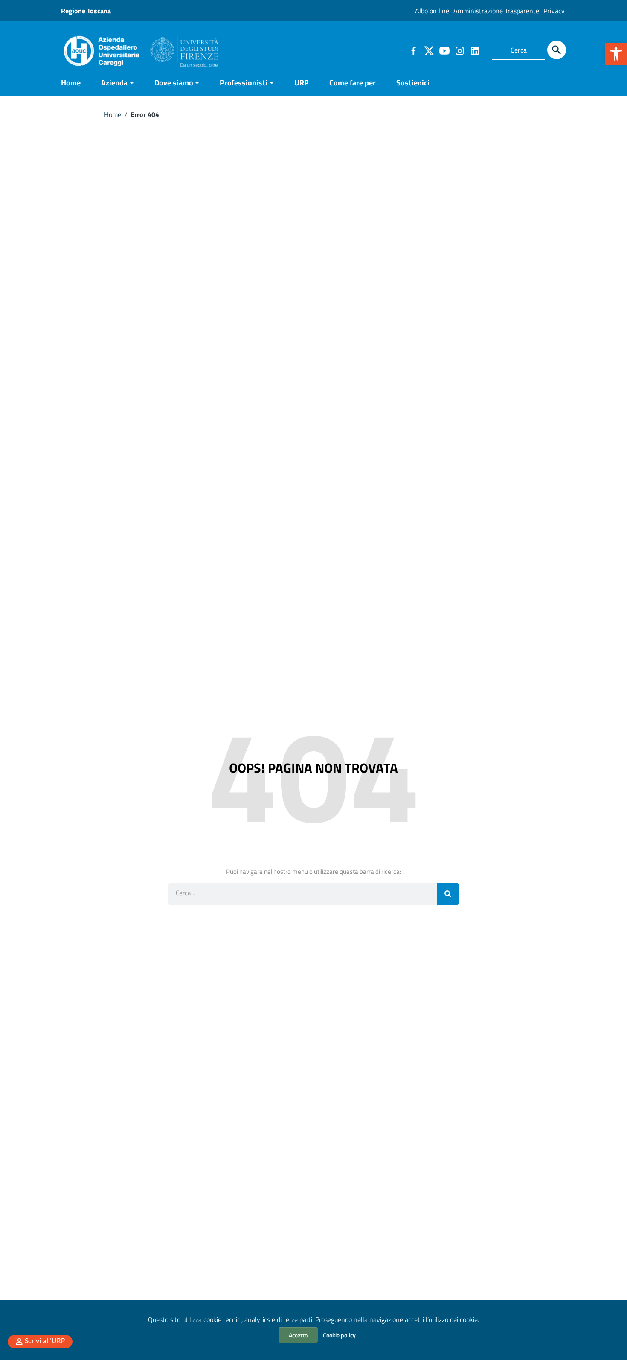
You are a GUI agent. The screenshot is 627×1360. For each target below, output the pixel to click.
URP (301, 82)
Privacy (554, 11)
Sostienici (413, 82)
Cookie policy (339, 1335)
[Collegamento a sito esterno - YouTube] (444, 50)
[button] (616, 54)
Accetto (298, 1335)
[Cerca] (556, 50)
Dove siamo (173, 82)
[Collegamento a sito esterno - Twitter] (429, 50)
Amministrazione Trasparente (496, 11)
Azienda (114, 82)
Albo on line (432, 11)
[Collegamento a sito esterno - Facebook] (413, 50)
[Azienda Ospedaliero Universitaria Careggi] (140, 49)
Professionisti (243, 82)
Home (71, 82)
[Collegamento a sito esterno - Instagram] (459, 50)
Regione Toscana (86, 11)
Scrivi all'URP (45, 1341)
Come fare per (352, 82)
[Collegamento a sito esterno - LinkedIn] (475, 50)
